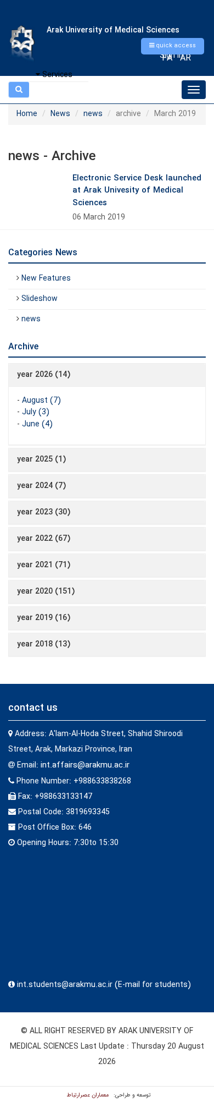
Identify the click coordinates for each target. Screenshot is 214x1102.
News (60, 114)
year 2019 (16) (43, 618)
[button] (172, 46)
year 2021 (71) (43, 565)
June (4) (37, 424)
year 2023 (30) (43, 512)
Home (26, 114)
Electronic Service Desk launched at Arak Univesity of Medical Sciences (136, 191)
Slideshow (39, 299)
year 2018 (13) (43, 644)
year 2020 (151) (46, 591)
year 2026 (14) (43, 375)
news (93, 114)
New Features (46, 278)
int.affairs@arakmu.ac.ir (85, 765)
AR (185, 58)
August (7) (41, 400)
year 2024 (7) (41, 486)
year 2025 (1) (41, 459)
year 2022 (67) (43, 539)
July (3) (35, 412)
